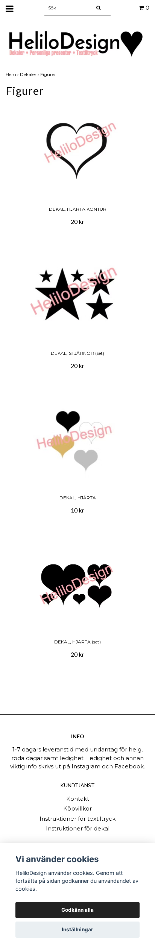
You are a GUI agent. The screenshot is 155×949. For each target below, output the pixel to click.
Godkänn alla (77, 910)
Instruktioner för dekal (77, 828)
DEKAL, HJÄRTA (77, 497)
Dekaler (30, 74)
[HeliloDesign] (77, 43)
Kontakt (77, 798)
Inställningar (77, 929)
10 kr (77, 510)
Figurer (48, 74)
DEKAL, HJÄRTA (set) (77, 642)
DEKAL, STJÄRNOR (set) (77, 353)
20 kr (77, 221)
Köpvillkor (77, 808)
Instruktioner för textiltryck (77, 818)
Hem (13, 74)
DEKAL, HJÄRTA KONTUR (77, 209)
